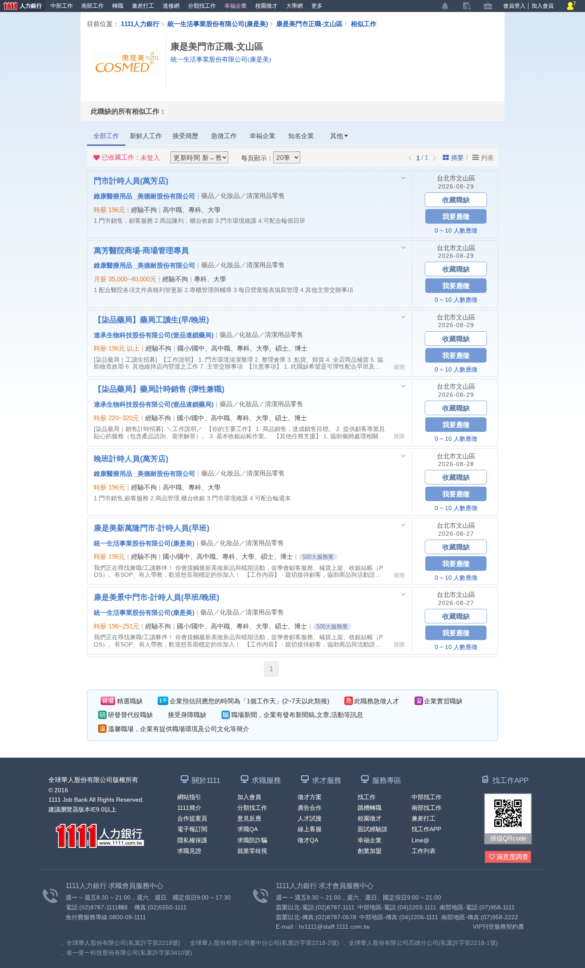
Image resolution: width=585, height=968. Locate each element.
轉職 (117, 6)
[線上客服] (571, 6)
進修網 (171, 6)
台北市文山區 (456, 178)
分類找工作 (202, 6)
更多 (316, 6)
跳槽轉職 (370, 807)
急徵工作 (224, 135)
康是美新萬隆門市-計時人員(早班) (151, 527)
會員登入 (514, 6)
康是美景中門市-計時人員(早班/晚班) (156, 597)
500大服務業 (318, 557)
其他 (336, 135)
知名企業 (301, 135)
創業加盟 (370, 850)
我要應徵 (456, 216)
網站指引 (189, 797)
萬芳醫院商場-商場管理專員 (141, 250)
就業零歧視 (252, 850)
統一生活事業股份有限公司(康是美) (217, 23)
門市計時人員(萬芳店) (131, 180)
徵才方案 (310, 797)
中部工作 (62, 6)
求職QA (247, 829)
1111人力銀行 (140, 23)
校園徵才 (266, 6)
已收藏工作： (131, 157)
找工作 (367, 797)
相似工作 (363, 23)
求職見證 (189, 850)
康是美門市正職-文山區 (309, 23)
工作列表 (424, 850)
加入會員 (542, 6)
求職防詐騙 (252, 840)
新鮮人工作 (146, 135)
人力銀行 (21, 7)
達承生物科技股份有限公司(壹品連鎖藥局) (154, 335)
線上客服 (310, 829)
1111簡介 (189, 807)
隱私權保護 (192, 840)
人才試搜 (310, 818)
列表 (487, 157)
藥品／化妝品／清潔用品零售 (243, 195)
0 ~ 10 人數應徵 (456, 230)
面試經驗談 (373, 829)
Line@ (420, 840)
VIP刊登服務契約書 (498, 926)
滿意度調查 (512, 856)
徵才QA (308, 840)
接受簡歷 (185, 135)
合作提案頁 (192, 818)
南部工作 (92, 6)
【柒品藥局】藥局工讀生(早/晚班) (151, 319)
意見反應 (249, 818)
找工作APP (426, 829)
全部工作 (106, 135)
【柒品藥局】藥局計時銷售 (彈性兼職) (159, 389)
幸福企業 (235, 6)
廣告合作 (310, 807)
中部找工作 (427, 797)
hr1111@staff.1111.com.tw (334, 926)
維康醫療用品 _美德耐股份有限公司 (144, 196)
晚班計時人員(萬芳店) (131, 458)
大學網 (294, 6)
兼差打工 (143, 6)
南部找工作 (427, 807)
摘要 (457, 157)
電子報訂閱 (192, 829)
